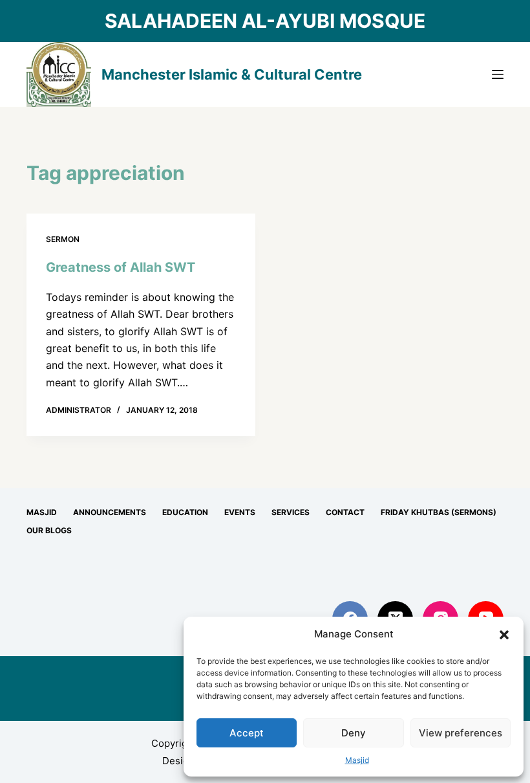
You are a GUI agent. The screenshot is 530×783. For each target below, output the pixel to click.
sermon (63, 239)
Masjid (357, 760)
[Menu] (498, 74)
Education (185, 512)
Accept (246, 733)
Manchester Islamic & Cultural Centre (231, 74)
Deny (353, 733)
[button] (504, 634)
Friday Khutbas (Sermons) (438, 512)
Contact (345, 512)
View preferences (460, 733)
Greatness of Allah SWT (120, 267)
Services (290, 512)
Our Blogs (49, 530)
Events (239, 512)
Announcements (109, 512)
